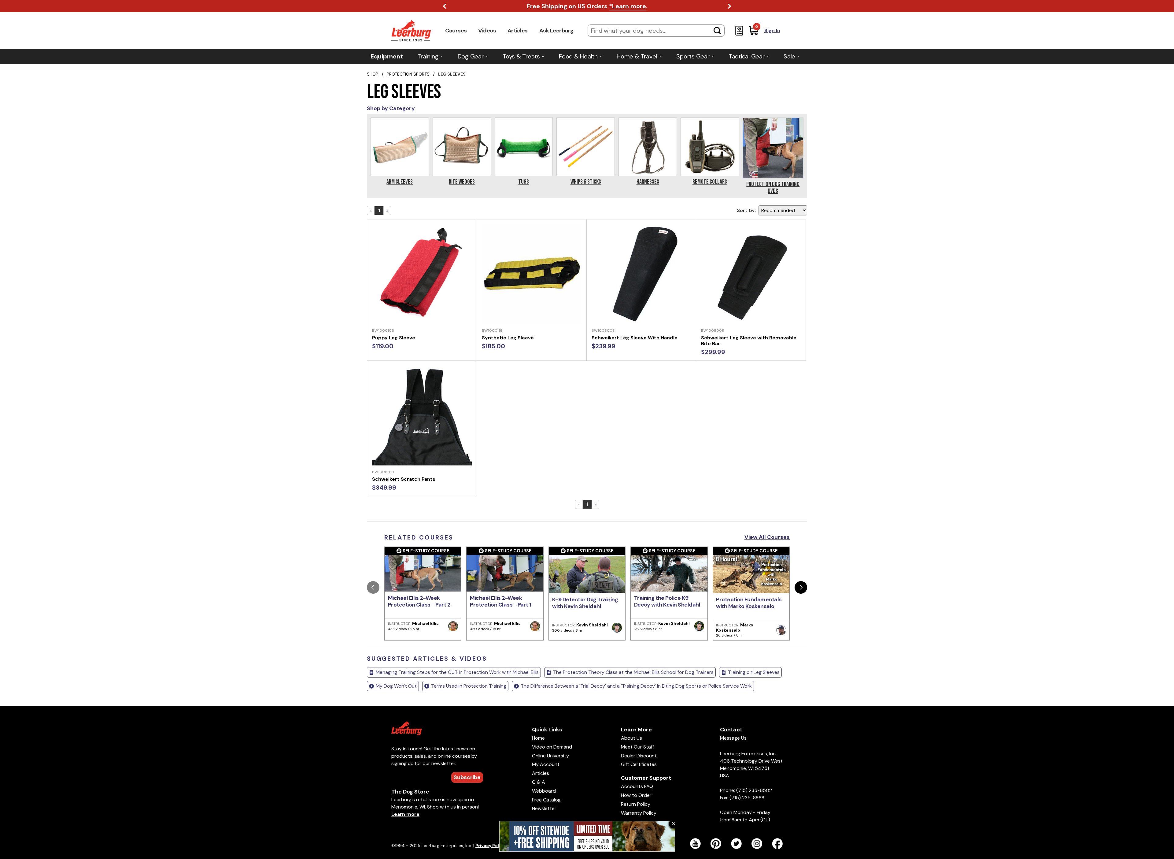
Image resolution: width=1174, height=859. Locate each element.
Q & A (538, 782)
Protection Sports (408, 74)
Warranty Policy (638, 813)
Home (538, 738)
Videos (487, 30)
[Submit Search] (717, 31)
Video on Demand (552, 747)
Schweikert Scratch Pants (403, 479)
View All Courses (767, 537)
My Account (545, 764)
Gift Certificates (639, 764)
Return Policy (635, 804)
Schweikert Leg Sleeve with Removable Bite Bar (748, 340)
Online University (550, 756)
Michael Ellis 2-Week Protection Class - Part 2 (419, 601)
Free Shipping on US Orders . (587, 6)
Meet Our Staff (637, 747)
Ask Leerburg (556, 30)
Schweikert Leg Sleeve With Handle (634, 337)
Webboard (544, 791)
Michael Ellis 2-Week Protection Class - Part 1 (500, 601)
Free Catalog (546, 800)
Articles (518, 30)
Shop (372, 74)
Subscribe (467, 777)
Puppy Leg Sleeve (393, 337)
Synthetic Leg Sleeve (508, 337)
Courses (456, 30)
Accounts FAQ (637, 786)
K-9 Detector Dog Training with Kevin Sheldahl (585, 603)
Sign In (772, 30)
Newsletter (544, 808)
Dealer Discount (639, 756)
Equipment (387, 56)
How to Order (636, 795)
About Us (631, 738)
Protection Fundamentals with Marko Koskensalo (749, 603)
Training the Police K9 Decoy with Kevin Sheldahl (667, 601)
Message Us (733, 738)
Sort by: (746, 210)
